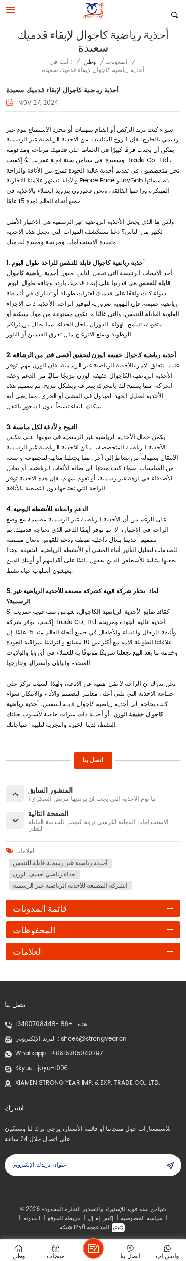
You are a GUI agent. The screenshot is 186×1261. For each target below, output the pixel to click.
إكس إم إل (101, 1218)
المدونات (117, 62)
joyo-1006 (53, 1068)
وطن (89, 62)
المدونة (32, 1218)
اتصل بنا (93, 760)
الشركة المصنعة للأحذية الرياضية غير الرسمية (70, 885)
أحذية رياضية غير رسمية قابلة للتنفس (60, 863)
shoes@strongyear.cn (94, 1039)
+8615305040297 (77, 1053)
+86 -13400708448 (44, 1024)
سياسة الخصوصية (142, 1218)
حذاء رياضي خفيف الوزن (44, 874)
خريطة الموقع (64, 1218)
